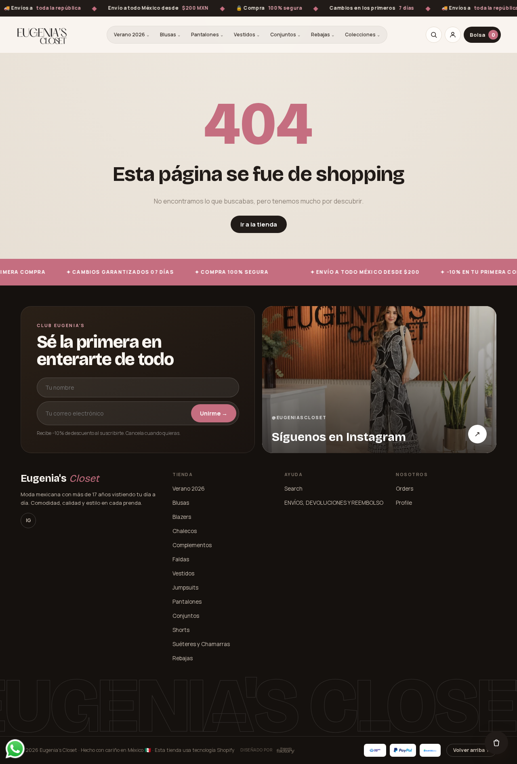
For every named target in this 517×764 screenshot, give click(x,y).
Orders (404, 488)
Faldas (180, 559)
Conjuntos (285, 34)
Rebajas (322, 34)
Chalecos (184, 531)
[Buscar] (434, 35)
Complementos (192, 545)
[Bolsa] (496, 742)
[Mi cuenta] (453, 35)
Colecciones (362, 34)
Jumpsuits (185, 587)
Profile (404, 502)
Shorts (180, 630)
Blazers (181, 517)
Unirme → (213, 413)
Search (293, 488)
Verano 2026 (131, 34)
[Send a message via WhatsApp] (15, 749)
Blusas (170, 34)
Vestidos (247, 34)
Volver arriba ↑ (471, 750)
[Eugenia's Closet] (42, 35)
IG (28, 520)
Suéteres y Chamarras (201, 644)
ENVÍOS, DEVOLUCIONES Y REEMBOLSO (333, 502)
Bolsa (482, 34)
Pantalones (207, 34)
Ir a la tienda (258, 224)
